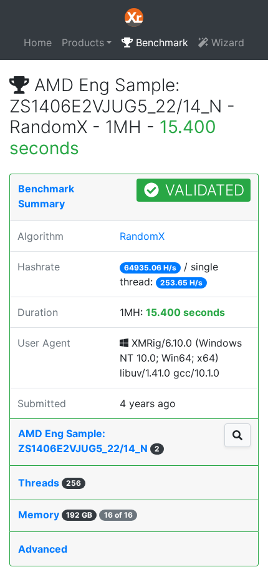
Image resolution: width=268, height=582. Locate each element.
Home (38, 42)
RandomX (142, 236)
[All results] (237, 435)
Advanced (42, 549)
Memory (75, 514)
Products (83, 42)
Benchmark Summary (46, 196)
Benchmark (160, 42)
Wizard (226, 42)
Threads (49, 482)
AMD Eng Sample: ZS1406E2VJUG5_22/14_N (89, 441)
